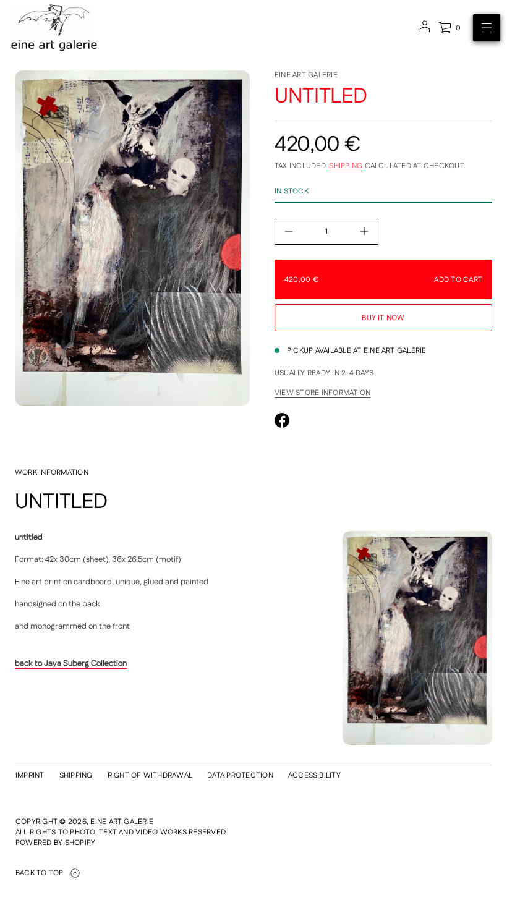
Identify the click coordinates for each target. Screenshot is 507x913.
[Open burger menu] (486, 27)
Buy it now (383, 318)
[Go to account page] (424, 30)
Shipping (345, 166)
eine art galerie (306, 75)
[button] (449, 27)
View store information (322, 393)
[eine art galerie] (54, 28)
